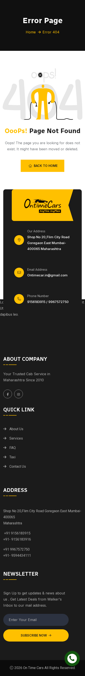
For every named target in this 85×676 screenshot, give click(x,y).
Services (16, 438)
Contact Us (17, 466)
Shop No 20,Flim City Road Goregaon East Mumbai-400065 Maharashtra (48, 243)
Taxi (12, 457)
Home (31, 32)
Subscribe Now (34, 635)
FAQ (12, 448)
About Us (16, 429)
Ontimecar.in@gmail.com (47, 275)
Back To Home (46, 166)
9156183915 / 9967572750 (48, 302)
